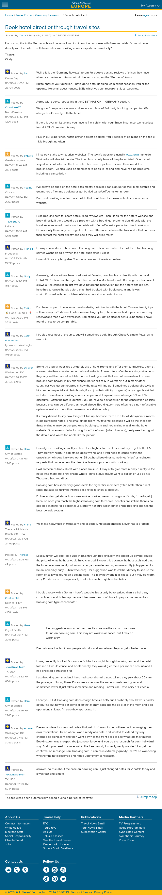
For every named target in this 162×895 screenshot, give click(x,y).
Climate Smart (14, 840)
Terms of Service (81, 892)
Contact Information (17, 823)
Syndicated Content (131, 832)
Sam (26, 73)
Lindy (27, 276)
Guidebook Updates (56, 844)
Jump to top (148, 797)
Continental (12, 598)
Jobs (8, 844)
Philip (27, 308)
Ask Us (47, 832)
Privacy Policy (103, 892)
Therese (23, 555)
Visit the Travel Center (57, 840)
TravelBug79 (12, 222)
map (25, 870)
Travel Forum (24, 15)
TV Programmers (130, 823)
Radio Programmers (132, 828)
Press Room (127, 840)
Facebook (46, 870)
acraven (29, 368)
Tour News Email (92, 828)
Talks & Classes (53, 836)
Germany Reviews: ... (48, 15)
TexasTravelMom (15, 667)
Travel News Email (93, 823)
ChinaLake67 (13, 107)
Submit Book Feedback (58, 848)
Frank (27, 524)
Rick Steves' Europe (81, 4)
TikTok (46, 879)
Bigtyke (28, 155)
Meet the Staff (14, 832)
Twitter (63, 879)
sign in (146, 15)
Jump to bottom (147, 35)
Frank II (28, 249)
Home (9, 15)
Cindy (22, 35)
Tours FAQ (49, 828)
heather (28, 188)
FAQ (45, 823)
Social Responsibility (18, 836)
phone (17, 870)
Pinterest (55, 879)
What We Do (13, 828)
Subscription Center (93, 832)
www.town (132, 155)
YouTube (63, 870)
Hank (27, 449)
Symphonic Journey (131, 836)
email (8, 870)
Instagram (55, 870)
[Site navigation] (5, 4)
